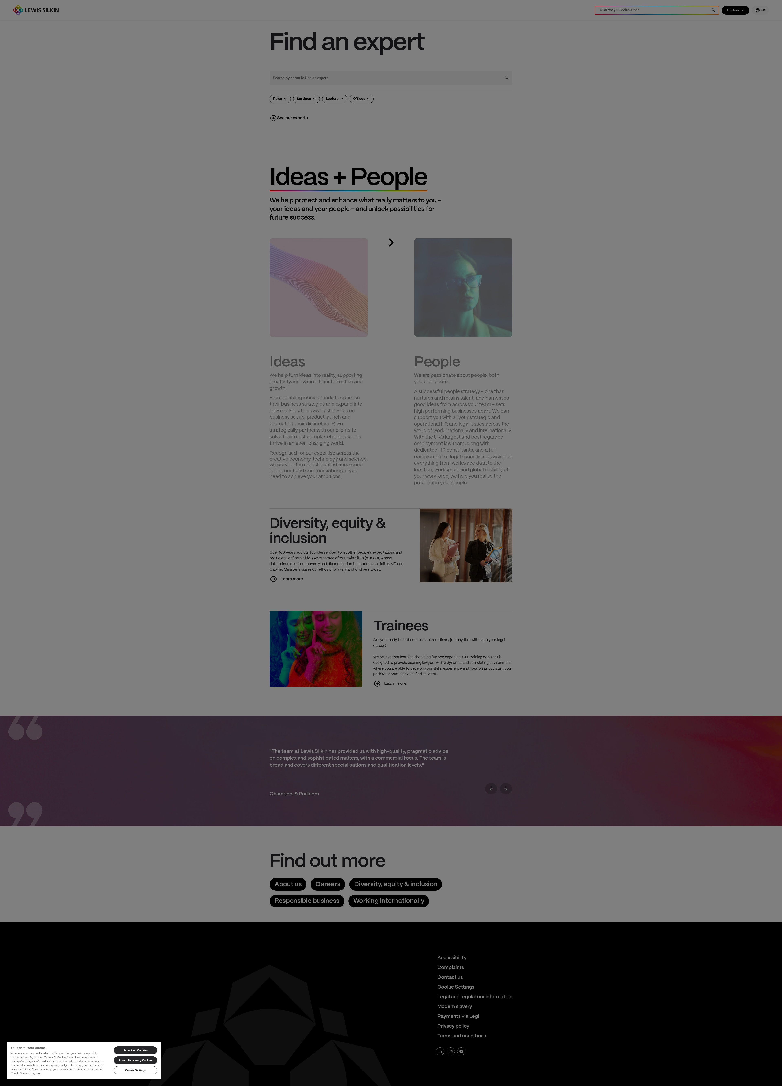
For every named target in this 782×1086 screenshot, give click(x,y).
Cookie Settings (135, 1070)
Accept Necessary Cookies (135, 1060)
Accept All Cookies (135, 1050)
